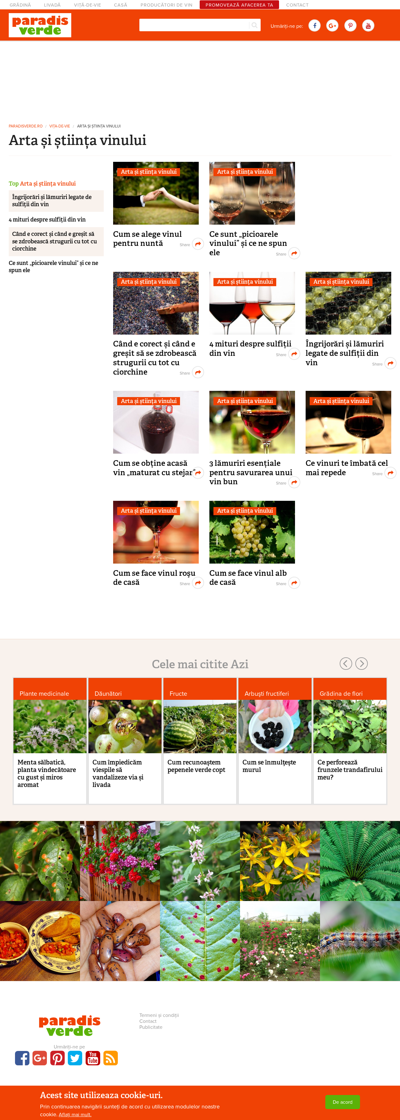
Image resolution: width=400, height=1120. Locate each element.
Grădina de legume (120, 928)
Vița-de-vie (59, 126)
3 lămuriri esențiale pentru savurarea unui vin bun (250, 472)
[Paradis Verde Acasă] (40, 25)
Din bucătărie (40, 928)
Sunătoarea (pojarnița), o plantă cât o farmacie (280, 860)
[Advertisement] (200, 80)
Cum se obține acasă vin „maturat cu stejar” (154, 468)
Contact (297, 5)
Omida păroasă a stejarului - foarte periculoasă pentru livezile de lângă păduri (360, 947)
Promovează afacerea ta (239, 5)
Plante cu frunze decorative (360, 848)
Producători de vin (166, 5)
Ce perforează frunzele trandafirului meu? (350, 769)
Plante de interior (120, 848)
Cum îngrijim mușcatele (120, 857)
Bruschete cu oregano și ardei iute (40, 940)
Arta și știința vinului (99, 126)
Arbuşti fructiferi (267, 693)
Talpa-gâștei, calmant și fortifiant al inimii (200, 860)
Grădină (20, 5)
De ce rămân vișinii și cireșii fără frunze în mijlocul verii (200, 943)
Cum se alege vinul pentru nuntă (147, 239)
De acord (342, 1102)
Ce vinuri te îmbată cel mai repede (347, 468)
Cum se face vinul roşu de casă (154, 578)
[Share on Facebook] (184, 244)
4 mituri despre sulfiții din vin (250, 348)
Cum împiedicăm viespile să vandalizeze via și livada (117, 773)
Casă (121, 5)
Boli (40, 848)
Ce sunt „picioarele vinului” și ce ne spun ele (248, 243)
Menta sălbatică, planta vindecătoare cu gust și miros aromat (47, 773)
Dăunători (108, 693)
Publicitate (150, 1027)
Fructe (178, 693)
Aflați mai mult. (75, 1115)
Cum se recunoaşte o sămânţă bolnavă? (120, 940)
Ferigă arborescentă (360, 857)
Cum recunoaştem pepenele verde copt (196, 766)
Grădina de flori (341, 693)
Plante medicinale (44, 693)
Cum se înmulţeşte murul (269, 766)
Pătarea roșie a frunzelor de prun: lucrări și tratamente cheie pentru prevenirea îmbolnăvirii (40, 867)
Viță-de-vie (87, 5)
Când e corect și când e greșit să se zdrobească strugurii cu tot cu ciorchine (155, 358)
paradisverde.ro (25, 126)
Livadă (52, 5)
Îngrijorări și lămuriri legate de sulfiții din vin (345, 353)
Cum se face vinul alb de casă (248, 578)
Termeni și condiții (159, 1015)
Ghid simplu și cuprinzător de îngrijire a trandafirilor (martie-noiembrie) (280, 943)
